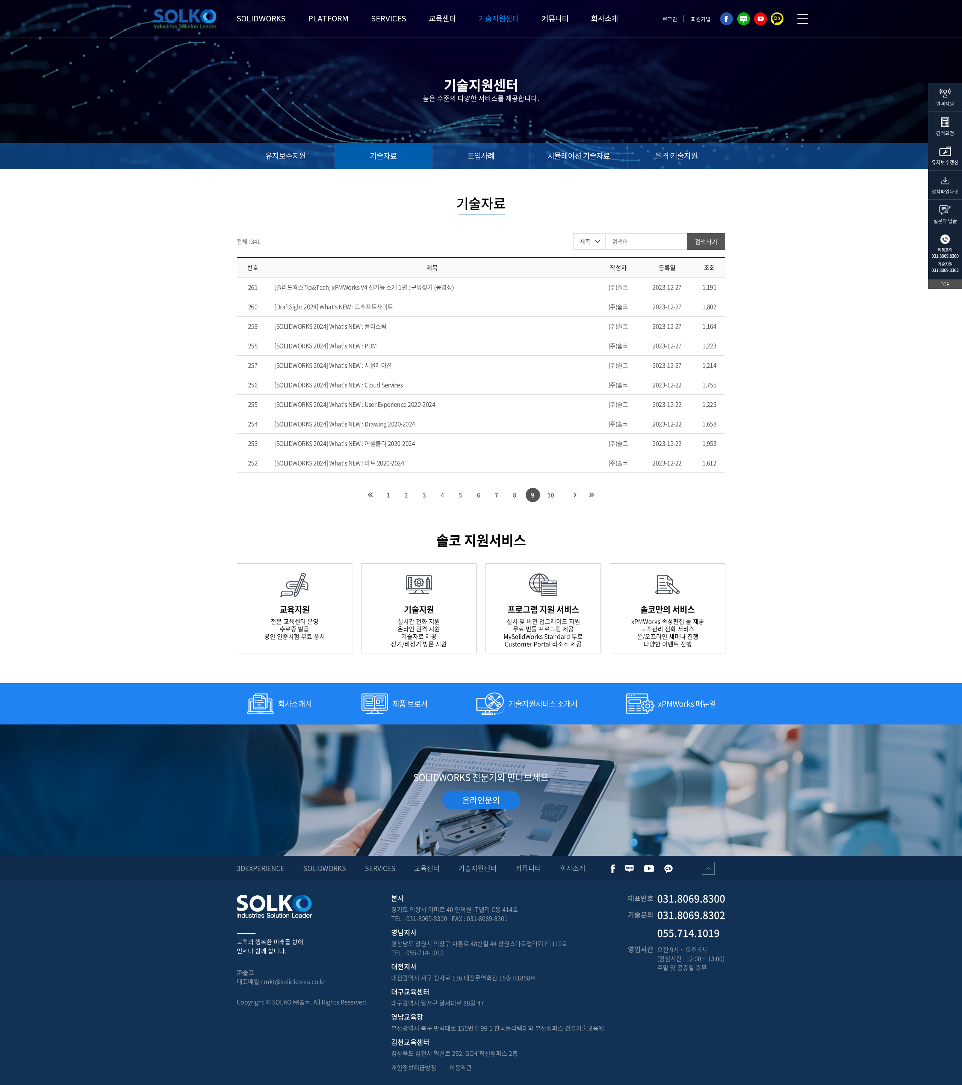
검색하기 (706, 241)
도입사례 (481, 155)
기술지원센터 (498, 19)
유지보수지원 (285, 155)
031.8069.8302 (945, 270)
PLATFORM (328, 19)
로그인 (670, 19)
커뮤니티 (555, 19)
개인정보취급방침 (413, 1067)
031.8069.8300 (945, 256)
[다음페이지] (575, 495)
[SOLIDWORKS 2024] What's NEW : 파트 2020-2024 (339, 462)
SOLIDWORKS (261, 19)
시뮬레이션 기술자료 (579, 155)
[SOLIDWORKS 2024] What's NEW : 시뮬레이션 (333, 365)
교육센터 (442, 19)
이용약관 (460, 1067)
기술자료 (383, 155)
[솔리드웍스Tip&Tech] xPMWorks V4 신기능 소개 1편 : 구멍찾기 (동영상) (364, 286)
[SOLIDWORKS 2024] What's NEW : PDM (325, 345)
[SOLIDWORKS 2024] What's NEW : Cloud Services (338, 384)
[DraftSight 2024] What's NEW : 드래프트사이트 (333, 306)
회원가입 (701, 19)
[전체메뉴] (802, 19)
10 (551, 495)
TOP (945, 284)
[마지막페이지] (592, 495)
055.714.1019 (688, 933)
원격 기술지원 (676, 155)
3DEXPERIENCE (260, 868)
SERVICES (388, 19)
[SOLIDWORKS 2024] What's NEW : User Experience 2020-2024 (354, 404)
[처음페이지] (370, 495)
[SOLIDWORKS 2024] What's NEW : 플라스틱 (330, 325)
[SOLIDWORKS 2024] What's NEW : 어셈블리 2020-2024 (344, 443)
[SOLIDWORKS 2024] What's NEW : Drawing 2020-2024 (344, 423)
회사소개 (604, 19)
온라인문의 (481, 800)
